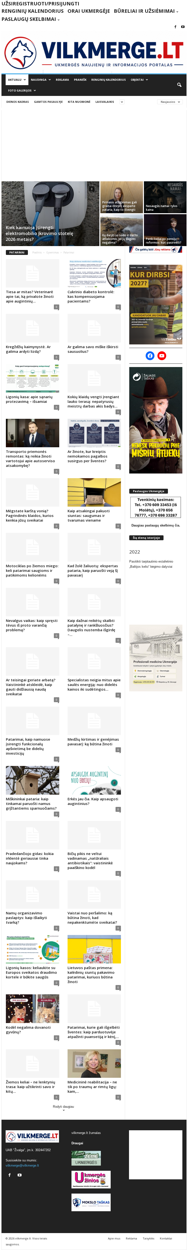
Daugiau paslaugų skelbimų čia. (155, 525)
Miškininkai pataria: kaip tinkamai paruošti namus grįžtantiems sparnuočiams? (31, 803)
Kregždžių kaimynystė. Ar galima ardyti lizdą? (28, 349)
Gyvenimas (52, 252)
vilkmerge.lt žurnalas (86, 1133)
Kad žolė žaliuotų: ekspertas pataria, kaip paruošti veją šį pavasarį (93, 570)
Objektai (137, 79)
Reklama (62, 79)
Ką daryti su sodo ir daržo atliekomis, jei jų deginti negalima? (120, 239)
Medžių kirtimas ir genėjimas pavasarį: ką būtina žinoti (93, 741)
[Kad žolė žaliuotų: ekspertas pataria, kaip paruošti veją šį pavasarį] (94, 547)
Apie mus (114, 1238)
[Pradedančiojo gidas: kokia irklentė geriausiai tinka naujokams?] (32, 835)
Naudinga (39, 79)
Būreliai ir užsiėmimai (144, 11)
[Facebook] (175, 27)
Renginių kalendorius (32, 11)
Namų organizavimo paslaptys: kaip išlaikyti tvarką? (26, 917)
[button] (179, 85)
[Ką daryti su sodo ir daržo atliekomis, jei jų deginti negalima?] (121, 230)
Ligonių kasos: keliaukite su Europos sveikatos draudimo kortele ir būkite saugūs (31, 972)
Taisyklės (148, 1238)
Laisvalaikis (104, 102)
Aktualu (15, 79)
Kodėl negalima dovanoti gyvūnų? (28, 1029)
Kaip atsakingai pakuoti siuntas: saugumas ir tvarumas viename (89, 515)
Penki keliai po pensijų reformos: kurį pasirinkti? (163, 241)
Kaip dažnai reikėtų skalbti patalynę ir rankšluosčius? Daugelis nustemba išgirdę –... (91, 627)
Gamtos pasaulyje (48, 102)
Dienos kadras (17, 102)
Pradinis (37, 252)
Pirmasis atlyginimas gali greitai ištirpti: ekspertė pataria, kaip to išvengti (119, 206)
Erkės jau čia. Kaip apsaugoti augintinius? (93, 801)
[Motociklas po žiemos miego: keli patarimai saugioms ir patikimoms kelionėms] (32, 547)
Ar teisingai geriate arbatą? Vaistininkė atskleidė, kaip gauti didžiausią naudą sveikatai (30, 686)
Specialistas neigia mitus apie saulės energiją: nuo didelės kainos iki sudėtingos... (94, 684)
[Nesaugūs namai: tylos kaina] (165, 197)
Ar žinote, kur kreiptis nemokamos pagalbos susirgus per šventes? (87, 456)
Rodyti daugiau (63, 1106)
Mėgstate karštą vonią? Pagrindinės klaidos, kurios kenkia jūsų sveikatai (30, 515)
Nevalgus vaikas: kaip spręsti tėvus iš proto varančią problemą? (32, 625)
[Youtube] (183, 27)
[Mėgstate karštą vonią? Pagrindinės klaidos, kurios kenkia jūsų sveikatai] (32, 492)
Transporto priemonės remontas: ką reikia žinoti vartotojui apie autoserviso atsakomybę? (30, 458)
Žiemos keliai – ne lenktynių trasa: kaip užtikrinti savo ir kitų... (30, 1086)
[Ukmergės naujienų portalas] (94, 52)
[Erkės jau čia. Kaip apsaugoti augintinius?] (94, 780)
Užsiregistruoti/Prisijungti (40, 3)
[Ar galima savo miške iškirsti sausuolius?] (94, 328)
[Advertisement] (94, 144)
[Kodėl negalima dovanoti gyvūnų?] (32, 1008)
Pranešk (80, 79)
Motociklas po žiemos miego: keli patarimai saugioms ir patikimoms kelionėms (32, 570)
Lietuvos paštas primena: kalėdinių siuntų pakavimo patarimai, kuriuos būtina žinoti (91, 974)
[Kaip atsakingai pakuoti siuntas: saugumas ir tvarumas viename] (94, 492)
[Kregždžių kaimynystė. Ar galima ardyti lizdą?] (32, 328)
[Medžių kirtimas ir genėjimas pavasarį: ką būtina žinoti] (94, 721)
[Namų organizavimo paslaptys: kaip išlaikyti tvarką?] (32, 894)
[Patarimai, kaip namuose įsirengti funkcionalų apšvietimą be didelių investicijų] (32, 721)
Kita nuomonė (79, 102)
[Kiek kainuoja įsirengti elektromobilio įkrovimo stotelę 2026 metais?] (50, 214)
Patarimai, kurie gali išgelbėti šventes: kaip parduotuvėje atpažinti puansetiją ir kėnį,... (94, 1032)
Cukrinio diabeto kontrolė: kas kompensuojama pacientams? (91, 296)
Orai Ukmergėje (89, 11)
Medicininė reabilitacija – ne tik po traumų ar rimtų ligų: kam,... (92, 1086)
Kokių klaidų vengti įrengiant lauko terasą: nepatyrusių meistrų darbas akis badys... (93, 401)
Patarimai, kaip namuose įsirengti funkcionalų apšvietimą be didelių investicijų (28, 746)
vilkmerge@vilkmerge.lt (22, 1165)
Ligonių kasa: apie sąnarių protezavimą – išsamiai (29, 399)
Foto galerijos (20, 90)
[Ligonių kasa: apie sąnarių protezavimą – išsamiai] (32, 378)
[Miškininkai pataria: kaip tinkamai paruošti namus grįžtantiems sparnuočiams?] (32, 780)
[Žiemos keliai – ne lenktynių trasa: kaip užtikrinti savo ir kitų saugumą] (32, 1063)
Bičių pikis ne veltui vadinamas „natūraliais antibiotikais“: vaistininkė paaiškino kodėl (90, 860)
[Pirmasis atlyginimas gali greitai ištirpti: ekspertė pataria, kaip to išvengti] (121, 197)
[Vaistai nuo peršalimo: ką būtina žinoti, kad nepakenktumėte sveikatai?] (94, 894)
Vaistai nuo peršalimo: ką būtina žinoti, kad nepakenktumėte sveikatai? (92, 917)
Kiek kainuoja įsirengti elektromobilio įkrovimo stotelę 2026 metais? (39, 233)
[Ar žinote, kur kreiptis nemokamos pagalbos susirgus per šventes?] (94, 433)
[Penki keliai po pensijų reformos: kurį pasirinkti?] (165, 230)
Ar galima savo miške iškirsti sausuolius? (93, 349)
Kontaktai (166, 1238)
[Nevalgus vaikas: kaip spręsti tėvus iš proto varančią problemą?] (32, 602)
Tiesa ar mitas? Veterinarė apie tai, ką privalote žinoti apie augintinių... (30, 296)
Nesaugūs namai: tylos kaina (161, 208)
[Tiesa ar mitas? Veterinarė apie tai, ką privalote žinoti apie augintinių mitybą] (32, 273)
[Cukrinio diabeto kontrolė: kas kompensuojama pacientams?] (94, 273)
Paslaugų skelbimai (28, 19)
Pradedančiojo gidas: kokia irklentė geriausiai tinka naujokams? (30, 858)
